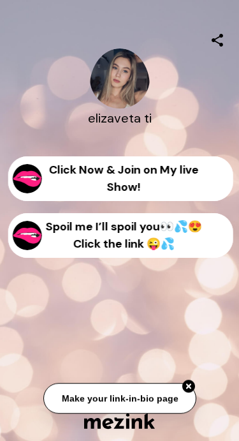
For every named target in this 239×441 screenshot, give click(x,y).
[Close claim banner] (188, 386)
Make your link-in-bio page (119, 398)
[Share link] (217, 38)
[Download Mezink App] (119, 420)
